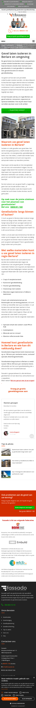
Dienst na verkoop (23, 6)
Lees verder (4, 689)
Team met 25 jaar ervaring (11, 1)
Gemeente (19, 45)
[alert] (18, 692)
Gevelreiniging (7, 620)
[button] (18, 703)
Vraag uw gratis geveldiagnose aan (18, 36)
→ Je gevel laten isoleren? (16, 111)
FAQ (4, 636)
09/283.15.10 (10, 605)
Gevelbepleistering (8, 623)
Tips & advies (7, 630)
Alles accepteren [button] (10, 698)
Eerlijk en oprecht (27, 1)
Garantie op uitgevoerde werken (14, 4)
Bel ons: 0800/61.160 (21, 31)
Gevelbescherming (8, 626)
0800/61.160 (16, 206)
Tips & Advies (22, 12)
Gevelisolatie (7, 617)
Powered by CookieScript (18, 706)
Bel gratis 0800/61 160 (27, 511)
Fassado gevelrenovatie (7, 45)
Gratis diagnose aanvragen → (24, 507)
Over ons (6, 633)
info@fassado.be (8, 667)
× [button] (34, 677)
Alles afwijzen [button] (27, 698)
